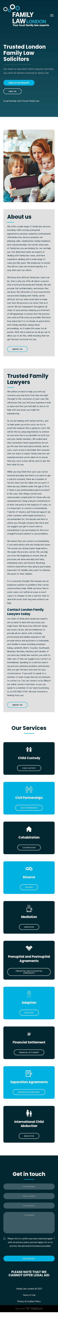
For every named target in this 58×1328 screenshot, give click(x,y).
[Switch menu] (52, 15)
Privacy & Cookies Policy (29, 1301)
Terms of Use (29, 1295)
